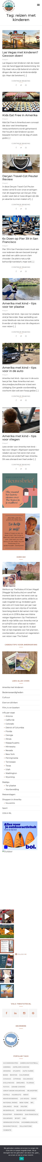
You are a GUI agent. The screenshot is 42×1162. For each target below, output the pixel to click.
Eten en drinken (10, 703)
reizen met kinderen (26, 1110)
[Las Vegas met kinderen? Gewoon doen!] (21, 39)
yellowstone (26, 1126)
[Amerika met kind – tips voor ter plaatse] (21, 289)
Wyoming (10, 777)
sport (17, 1118)
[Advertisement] (21, 879)
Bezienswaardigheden (12, 692)
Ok (22, 1158)
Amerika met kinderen (12, 687)
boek (5, 1075)
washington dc (10, 1126)
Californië (10, 720)
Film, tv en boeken (11, 708)
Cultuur (6, 697)
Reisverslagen (8, 794)
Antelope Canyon (21, 1067)
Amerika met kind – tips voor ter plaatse (19, 305)
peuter (24, 1106)
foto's (6, 1087)
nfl (32, 1102)
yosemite (7, 1130)
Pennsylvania (12, 758)
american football (29, 1063)
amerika (7, 1067)
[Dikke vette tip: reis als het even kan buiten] (7, 991)
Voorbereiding (12, 789)
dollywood (8, 1083)
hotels (6, 1094)
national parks (10, 1102)
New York (10, 754)
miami (33, 1098)
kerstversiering (10, 1098)
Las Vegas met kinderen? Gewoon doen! (20, 54)
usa (24, 1118)
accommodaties (10, 1063)
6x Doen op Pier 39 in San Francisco (20, 240)
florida (30, 1083)
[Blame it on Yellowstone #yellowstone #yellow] (7, 931)
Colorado (10, 724)
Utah (8, 769)
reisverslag (8, 1110)
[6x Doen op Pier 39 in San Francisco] (21, 225)
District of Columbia (15, 728)
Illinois (8, 739)
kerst (25, 1094)
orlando (7, 1106)
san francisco (31, 1114)
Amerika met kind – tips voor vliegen (19, 437)
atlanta (16, 1071)
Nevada (9, 750)
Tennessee (11, 762)
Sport (5, 808)
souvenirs (7, 1118)
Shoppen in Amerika (11, 799)
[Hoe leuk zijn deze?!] (7, 916)
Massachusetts (12, 743)
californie (24, 1075)
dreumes (20, 1083)
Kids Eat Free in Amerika (19, 115)
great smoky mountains (14, 1090)
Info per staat (8, 713)
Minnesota (10, 747)
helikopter (32, 1090)
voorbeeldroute (29, 1122)
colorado (28, 1079)
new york (24, 1102)
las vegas (24, 1098)
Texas (8, 766)
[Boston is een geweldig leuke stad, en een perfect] (7, 946)
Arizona (9, 716)
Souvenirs (10, 803)
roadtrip (7, 1114)
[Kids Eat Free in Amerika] (21, 102)
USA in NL (6, 813)
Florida (9, 731)
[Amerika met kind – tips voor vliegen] (21, 420)
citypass (17, 1079)
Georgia (9, 735)
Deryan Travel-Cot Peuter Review (20, 177)
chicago (7, 1079)
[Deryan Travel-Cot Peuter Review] (21, 163)
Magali (5, 59)
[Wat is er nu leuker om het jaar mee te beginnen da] (7, 961)
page (16, 1106)
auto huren (28, 1071)
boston (13, 1075)
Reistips (5, 782)
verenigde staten (11, 1122)
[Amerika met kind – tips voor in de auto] (21, 353)
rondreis (18, 1114)
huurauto (16, 1094)
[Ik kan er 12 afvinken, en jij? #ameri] (7, 976)
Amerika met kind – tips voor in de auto (19, 369)
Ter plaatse (11, 786)
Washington (11, 773)
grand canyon (18, 1087)
